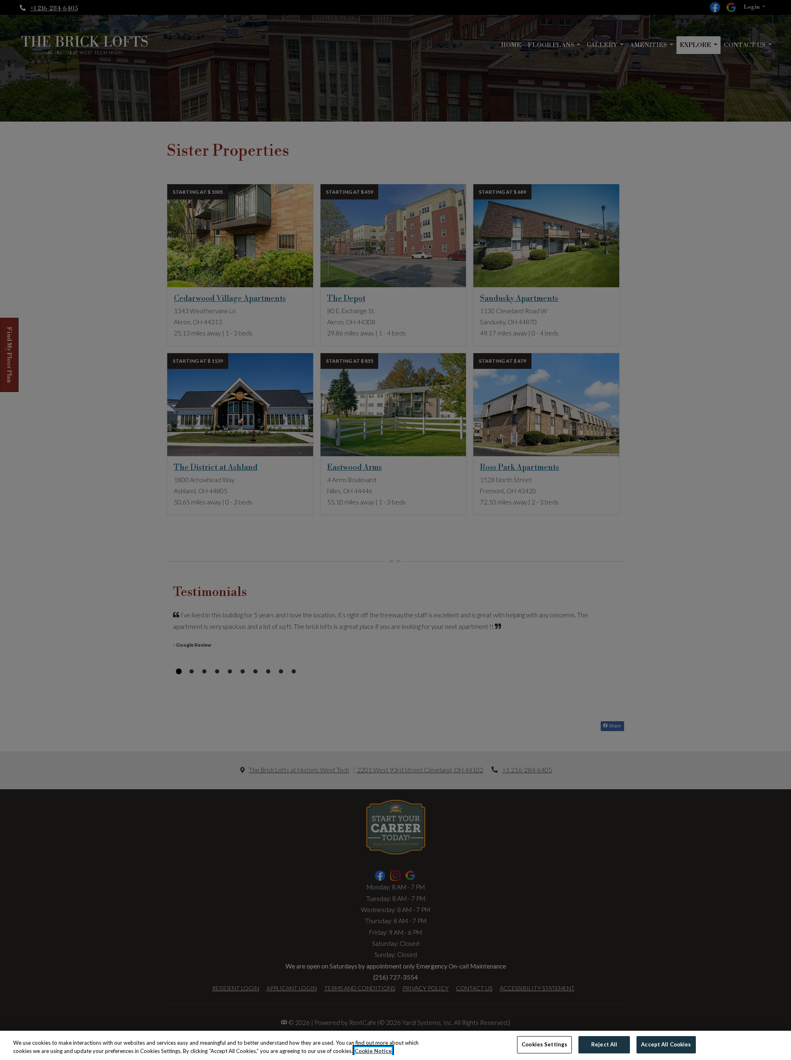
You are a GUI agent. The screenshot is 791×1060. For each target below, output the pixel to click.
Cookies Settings (544, 1044)
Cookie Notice (373, 1051)
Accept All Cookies (666, 1044)
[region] (395, 1045)
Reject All (604, 1044)
